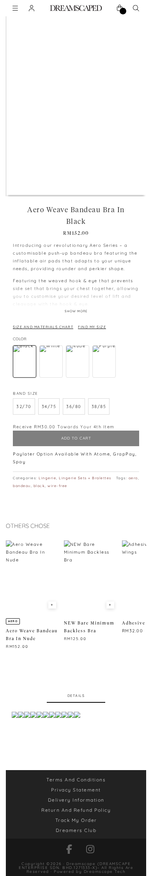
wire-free (57, 486)
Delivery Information (76, 800)
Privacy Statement (76, 790)
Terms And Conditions (76, 780)
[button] (24, 406)
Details (76, 695)
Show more (76, 311)
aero (133, 478)
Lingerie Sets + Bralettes (85, 478)
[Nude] (77, 361)
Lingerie (47, 478)
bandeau (22, 486)
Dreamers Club (76, 830)
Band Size (25, 393)
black (39, 486)
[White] (51, 361)
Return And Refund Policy (76, 810)
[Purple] (104, 361)
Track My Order (76, 820)
